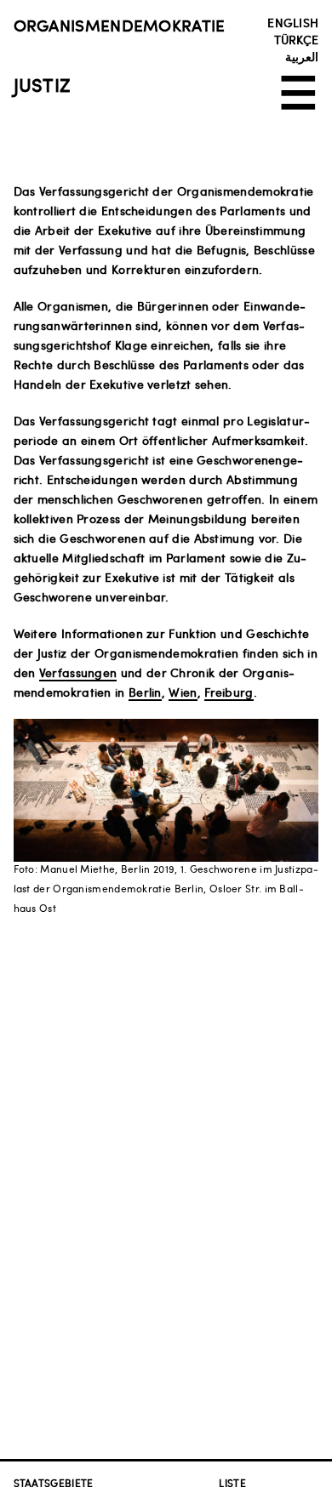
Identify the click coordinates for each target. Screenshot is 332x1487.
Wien (183, 691)
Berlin (145, 691)
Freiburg (228, 691)
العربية (301, 56)
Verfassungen (78, 672)
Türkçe (296, 39)
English (292, 22)
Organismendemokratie (120, 25)
